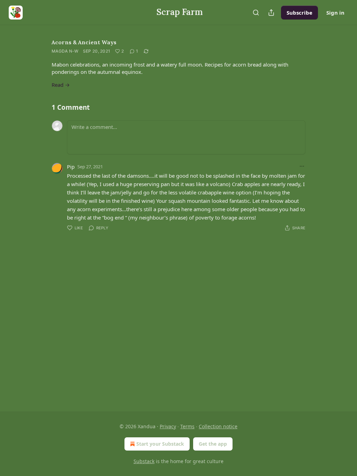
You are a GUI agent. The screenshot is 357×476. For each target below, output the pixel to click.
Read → (61, 84)
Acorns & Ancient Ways (84, 42)
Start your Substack (160, 443)
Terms (187, 426)
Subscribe (299, 12)
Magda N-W (65, 51)
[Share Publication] (271, 13)
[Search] (256, 13)
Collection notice (218, 426)
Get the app (213, 443)
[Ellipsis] (301, 166)
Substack (144, 461)
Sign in (335, 12)
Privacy (168, 426)
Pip (71, 166)
